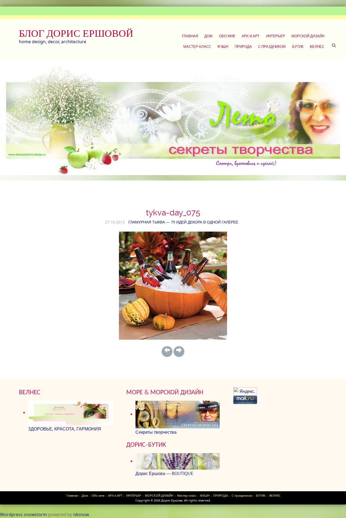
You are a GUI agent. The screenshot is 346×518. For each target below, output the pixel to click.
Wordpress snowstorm (23, 514)
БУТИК (298, 46)
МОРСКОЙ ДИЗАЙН (307, 36)
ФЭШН (222, 46)
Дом (208, 36)
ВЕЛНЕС (317, 46)
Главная (190, 36)
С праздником (272, 46)
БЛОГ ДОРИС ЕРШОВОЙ (76, 33)
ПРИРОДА (243, 46)
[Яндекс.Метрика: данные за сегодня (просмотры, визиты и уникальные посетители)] (245, 391)
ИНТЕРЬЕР (275, 36)
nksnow (81, 514)
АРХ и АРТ (251, 36)
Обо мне (227, 36)
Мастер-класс (197, 46)
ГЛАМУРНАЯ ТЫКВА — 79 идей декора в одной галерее (183, 222)
